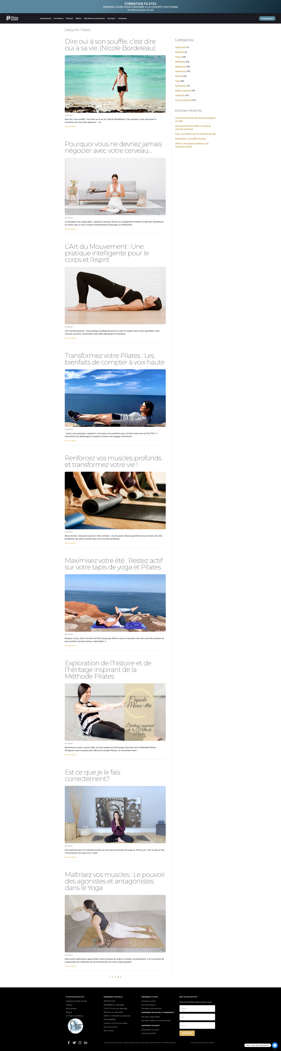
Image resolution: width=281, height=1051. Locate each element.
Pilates (178, 56)
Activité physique (183, 100)
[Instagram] (80, 1042)
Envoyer (187, 1033)
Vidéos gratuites (183, 90)
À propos (111, 18)
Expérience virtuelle (113, 997)
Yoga (177, 80)
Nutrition (179, 52)
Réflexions (180, 61)
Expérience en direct (151, 1025)
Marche (178, 76)
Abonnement (45, 18)
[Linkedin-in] (85, 1042)
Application (180, 47)
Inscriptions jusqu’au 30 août (140, 10)
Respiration (180, 71)
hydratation (181, 85)
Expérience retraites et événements (158, 1012)
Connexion (122, 18)
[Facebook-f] (68, 1042)
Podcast (69, 18)
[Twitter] (74, 1042)
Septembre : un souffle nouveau (190, 138)
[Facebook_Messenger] (275, 1045)
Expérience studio (150, 997)
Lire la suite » (71, 126)
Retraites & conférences (94, 18)
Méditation (180, 66)
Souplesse (180, 95)
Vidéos (78, 18)
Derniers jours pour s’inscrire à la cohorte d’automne (140, 7)
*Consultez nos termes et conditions (202, 1043)
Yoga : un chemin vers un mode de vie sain (195, 133)
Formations (58, 18)
